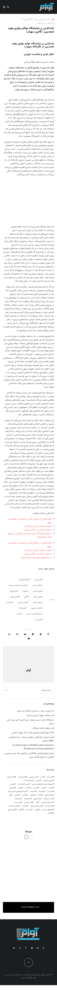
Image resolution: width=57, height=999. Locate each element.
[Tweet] (41, 634)
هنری (36, 809)
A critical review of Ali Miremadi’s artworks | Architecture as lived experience (33, 747)
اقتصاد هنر (22, 777)
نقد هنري (37, 798)
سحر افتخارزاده (23, 784)
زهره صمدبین (37, 591)
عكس (43, 787)
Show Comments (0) (30, 907)
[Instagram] (38, 948)
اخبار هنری (33, 777)
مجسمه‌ (33, 791)
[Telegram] (32, 948)
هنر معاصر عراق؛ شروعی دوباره (40, 715)
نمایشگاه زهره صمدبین (33, 614)
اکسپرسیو (38, 579)
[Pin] (33, 634)
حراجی (37, 780)
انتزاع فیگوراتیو (24, 579)
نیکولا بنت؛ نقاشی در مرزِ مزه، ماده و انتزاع (23, 845)
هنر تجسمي (28, 802)
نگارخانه (9, 602)
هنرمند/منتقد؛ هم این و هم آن (38, 526)
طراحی (51, 787)
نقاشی (32, 795)
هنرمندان (38, 620)
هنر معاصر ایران (36, 806)
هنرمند (18, 614)
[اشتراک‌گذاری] (48, 634)
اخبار (42, 777)
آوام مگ (50, 777)
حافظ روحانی (36, 585)
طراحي (12, 784)
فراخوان (12, 787)
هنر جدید (17, 802)
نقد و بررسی (42, 19)
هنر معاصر (49, 806)
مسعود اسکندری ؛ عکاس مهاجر (38, 530)
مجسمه (50, 791)
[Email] (17, 634)
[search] (6, 690)
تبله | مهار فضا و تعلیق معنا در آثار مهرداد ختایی (33, 732)
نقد (35, 19)
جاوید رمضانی (48, 780)
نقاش (40, 795)
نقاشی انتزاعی (22, 602)
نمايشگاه (27, 798)
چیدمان (28, 809)
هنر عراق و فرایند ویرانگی (43, 728)
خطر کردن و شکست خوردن (17, 585)
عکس (20, 787)
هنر (37, 802)
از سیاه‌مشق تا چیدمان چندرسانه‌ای (36, 557)
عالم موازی (13, 591)
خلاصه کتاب (27, 780)
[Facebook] (43, 948)
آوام (52, 19)
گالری (26, 597)
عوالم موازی (37, 597)
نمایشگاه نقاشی (47, 802)
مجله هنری (49, 795)
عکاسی (35, 787)
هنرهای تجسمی (47, 809)
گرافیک (50, 813)
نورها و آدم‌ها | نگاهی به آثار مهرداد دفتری (23, 874)
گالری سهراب (14, 597)
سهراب (25, 591)
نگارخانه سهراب (36, 608)
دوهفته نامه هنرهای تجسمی (42, 784)
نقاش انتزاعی (37, 602)
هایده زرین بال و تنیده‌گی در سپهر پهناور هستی (24, 888)
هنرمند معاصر (14, 806)
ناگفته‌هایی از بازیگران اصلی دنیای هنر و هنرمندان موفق (24, 859)
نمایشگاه (22, 608)
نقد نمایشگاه (48, 798)
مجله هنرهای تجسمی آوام (17, 791)
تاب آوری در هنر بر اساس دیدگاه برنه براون (35, 711)
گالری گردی (12, 809)
